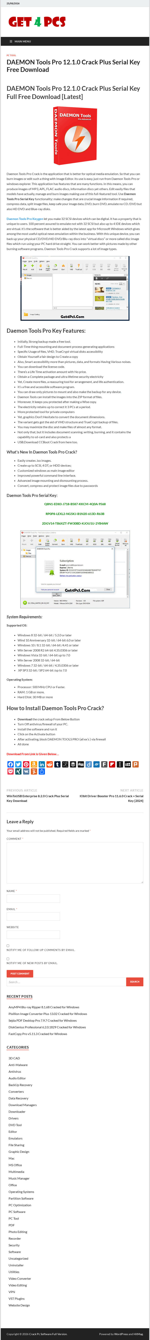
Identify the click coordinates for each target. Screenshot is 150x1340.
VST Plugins (17, 1298)
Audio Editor (17, 1078)
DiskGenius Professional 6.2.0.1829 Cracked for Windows (47, 1027)
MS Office (15, 1165)
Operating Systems (21, 1191)
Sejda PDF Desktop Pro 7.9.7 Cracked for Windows (43, 1020)
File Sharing (16, 1145)
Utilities (14, 1272)
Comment (15, 838)
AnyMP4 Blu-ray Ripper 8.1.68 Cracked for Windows (44, 1007)
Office (13, 1185)
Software (15, 1252)
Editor (13, 1131)
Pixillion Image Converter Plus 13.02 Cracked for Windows (48, 1014)
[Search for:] (75, 981)
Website (13, 927)
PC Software (17, 1212)
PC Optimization (20, 1205)
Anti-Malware (18, 1065)
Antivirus (15, 1071)
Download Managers (23, 1105)
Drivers (14, 1118)
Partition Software (21, 1198)
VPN (12, 1292)
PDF (12, 1225)
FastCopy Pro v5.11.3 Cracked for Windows (38, 1034)
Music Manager (19, 1178)
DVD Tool (15, 1125)
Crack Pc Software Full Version (48, 1334)
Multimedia (16, 1171)
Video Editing (18, 1285)
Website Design (19, 1305)
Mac (11, 1158)
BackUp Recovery (20, 1085)
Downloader (17, 1111)
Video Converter (20, 1278)
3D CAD (14, 1058)
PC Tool (11, 55)
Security (14, 1245)
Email (12, 909)
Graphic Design (19, 1151)
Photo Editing (18, 1232)
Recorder (15, 1238)
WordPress (121, 1334)
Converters (16, 1091)
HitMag (138, 1334)
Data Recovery (18, 1098)
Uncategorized (18, 1258)
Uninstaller (16, 1265)
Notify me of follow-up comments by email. (41, 950)
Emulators (15, 1138)
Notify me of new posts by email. (32, 963)
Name (12, 891)
